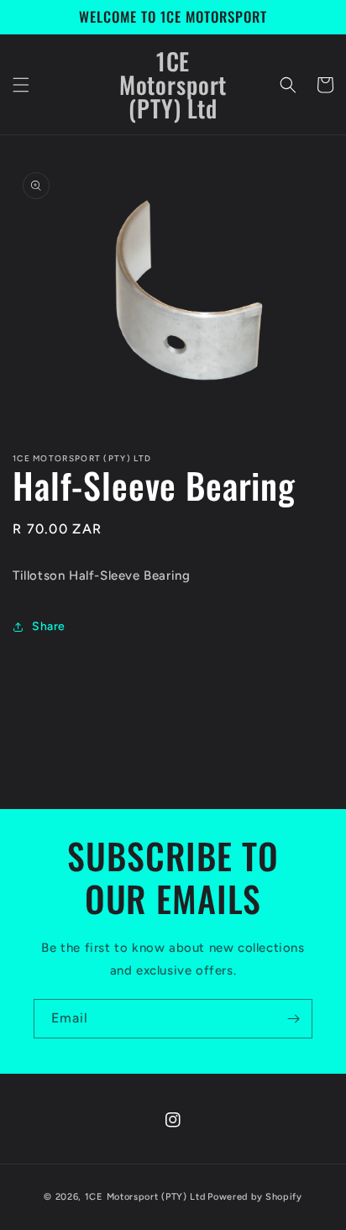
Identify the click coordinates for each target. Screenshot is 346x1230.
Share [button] (49, 626)
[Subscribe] (293, 1018)
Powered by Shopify (254, 1196)
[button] (21, 84)
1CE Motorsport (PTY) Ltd (145, 1196)
